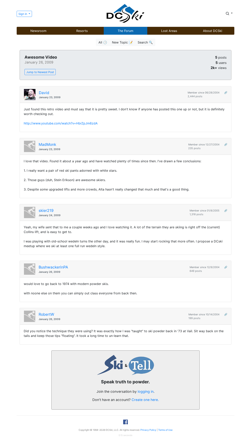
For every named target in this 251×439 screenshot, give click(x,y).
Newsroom (38, 31)
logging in (146, 391)
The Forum (125, 31)
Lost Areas (169, 31)
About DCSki (212, 31)
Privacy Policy (148, 429)
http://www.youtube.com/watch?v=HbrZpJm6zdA (61, 123)
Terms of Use (165, 429)
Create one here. (145, 400)
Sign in (23, 13)
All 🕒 (102, 42)
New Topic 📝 (122, 42)
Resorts (82, 31)
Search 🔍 (145, 42)
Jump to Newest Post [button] (40, 72)
